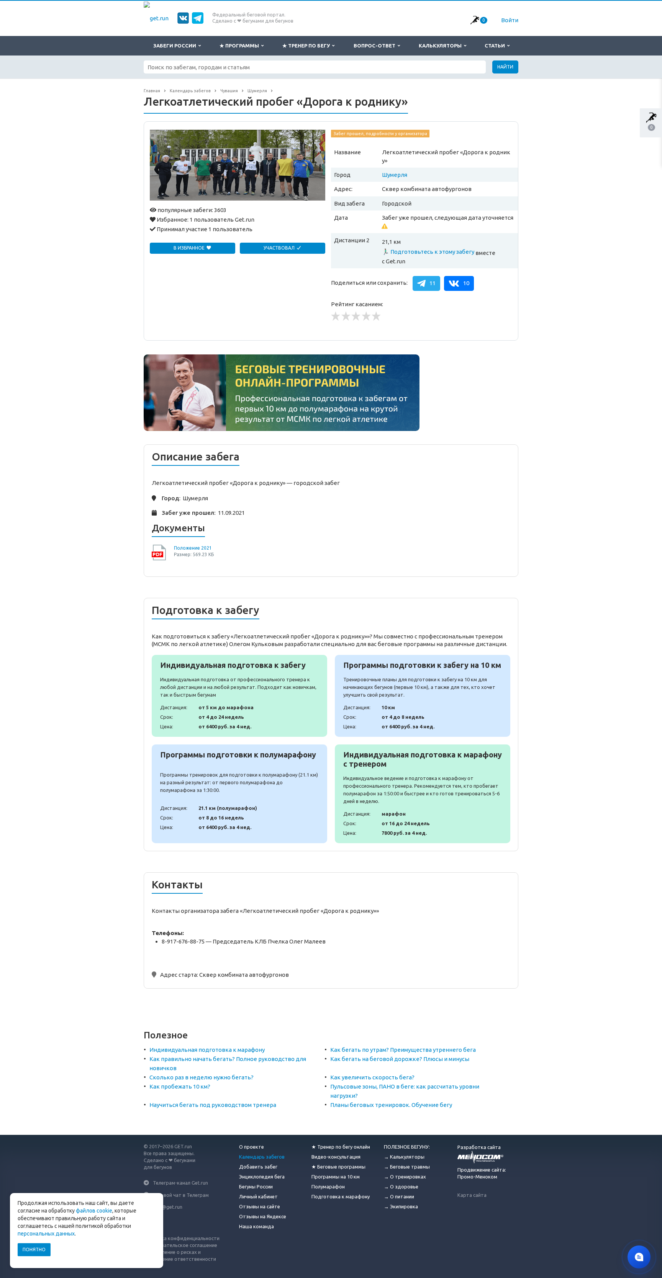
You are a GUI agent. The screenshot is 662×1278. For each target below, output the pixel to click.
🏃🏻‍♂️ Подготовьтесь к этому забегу (428, 251)
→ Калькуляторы (404, 1156)
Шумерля (394, 174)
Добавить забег (258, 1166)
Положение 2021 (193, 547)
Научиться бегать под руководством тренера (212, 1105)
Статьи (496, 45)
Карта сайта (472, 1195)
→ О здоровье (401, 1186)
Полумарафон (328, 1186)
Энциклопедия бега (262, 1176)
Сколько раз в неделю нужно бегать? (201, 1077)
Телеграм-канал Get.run (180, 1182)
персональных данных (46, 1234)
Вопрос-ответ (376, 45)
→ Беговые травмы (407, 1166)
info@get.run (167, 1206)
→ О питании (399, 1196)
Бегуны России (256, 1186)
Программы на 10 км (335, 1176)
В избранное (190, 247)
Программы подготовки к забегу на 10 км (422, 696)
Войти (509, 20)
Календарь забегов (262, 1156)
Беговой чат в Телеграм (181, 1194)
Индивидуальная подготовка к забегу (239, 696)
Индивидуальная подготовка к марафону (207, 1049)
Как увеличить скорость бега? (372, 1077)
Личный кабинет (258, 1196)
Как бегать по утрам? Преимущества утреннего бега (403, 1049)
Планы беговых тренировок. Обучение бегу (391, 1105)
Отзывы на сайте (259, 1206)
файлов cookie (94, 1211)
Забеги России (175, 45)
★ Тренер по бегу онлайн (340, 1146)
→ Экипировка (401, 1206)
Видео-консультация (335, 1156)
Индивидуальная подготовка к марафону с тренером (422, 793)
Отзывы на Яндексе (262, 1216)
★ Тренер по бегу (307, 45)
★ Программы (240, 45)
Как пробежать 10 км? (179, 1086)
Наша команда (256, 1226)
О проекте (251, 1146)
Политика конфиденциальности (182, 1238)
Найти (505, 66)
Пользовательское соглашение (180, 1245)
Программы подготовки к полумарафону (239, 793)
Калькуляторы (441, 45)
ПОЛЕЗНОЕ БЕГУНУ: (407, 1146)
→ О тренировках (405, 1176)
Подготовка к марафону (340, 1196)
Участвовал (280, 247)
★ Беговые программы (338, 1166)
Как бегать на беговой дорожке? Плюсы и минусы (399, 1059)
